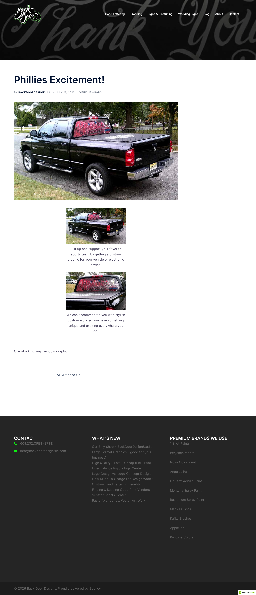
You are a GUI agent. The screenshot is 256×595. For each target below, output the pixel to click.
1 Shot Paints (180, 443)
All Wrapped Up (69, 375)
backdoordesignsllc (34, 92)
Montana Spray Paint (186, 490)
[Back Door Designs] (27, 14)
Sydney (95, 588)
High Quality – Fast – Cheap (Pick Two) (121, 463)
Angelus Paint (180, 472)
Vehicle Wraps (90, 92)
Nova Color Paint (183, 462)
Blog (207, 14)
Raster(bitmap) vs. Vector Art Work (118, 500)
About (219, 14)
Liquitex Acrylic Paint (186, 481)
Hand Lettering (115, 14)
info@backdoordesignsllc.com (43, 451)
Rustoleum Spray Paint (187, 500)
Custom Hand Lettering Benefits (116, 484)
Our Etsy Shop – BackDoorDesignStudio (122, 447)
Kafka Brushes (180, 518)
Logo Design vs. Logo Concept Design (121, 474)
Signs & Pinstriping (160, 14)
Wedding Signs (188, 14)
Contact (234, 14)
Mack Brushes (180, 509)
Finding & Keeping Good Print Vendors (121, 490)
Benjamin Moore (182, 453)
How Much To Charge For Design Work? (122, 479)
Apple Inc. (177, 528)
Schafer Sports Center (109, 495)
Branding (136, 14)
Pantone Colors (181, 537)
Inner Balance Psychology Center (117, 468)
